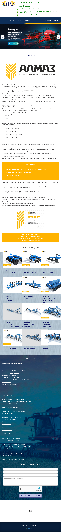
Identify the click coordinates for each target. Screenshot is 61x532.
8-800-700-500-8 (34, 234)
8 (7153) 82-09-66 (46, 11)
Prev (3, 37)
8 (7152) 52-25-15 (6, 424)
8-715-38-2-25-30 (12, 384)
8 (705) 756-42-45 (36, 11)
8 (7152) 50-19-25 (6, 382)
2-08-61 (54, 11)
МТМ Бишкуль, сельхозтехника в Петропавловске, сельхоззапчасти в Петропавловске (8, 3)
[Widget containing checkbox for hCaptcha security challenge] (30, 489)
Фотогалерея (47, 20)
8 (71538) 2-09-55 (26, 11)
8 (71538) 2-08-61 (15, 379)
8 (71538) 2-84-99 (15, 375)
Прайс (19, 20)
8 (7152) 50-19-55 (25, 379)
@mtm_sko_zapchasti (24, 6)
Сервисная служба (37, 20)
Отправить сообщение (31, 496)
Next (58, 37)
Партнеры (27, 20)
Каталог (12, 20)
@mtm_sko (22, 5)
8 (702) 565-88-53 (15, 377)
